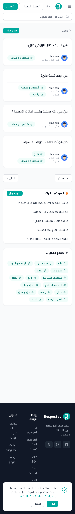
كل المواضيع (32, 430)
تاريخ (36, 154)
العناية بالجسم (55, 299)
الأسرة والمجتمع (53, 285)
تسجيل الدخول (31, 6)
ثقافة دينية (42, 263)
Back (65, 31)
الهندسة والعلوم (18, 263)
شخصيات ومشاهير (19, 57)
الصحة (35, 299)
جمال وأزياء (29, 285)
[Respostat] (58, 6)
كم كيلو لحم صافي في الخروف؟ (50, 211)
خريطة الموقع (13, 460)
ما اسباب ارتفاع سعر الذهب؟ (52, 229)
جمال (59, 292)
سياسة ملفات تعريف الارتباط (13, 431)
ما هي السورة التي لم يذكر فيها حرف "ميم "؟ (43, 202)
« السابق (63, 178)
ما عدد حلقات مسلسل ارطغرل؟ (50, 220)
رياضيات (36, 94)
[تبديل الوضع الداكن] (48, 6)
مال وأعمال (24, 292)
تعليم (39, 270)
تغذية (14, 277)
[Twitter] (49, 444)
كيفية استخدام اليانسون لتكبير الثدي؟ (47, 238)
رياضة (43, 292)
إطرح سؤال (11, 30)
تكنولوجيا (57, 270)
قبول (52, 503)
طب (60, 263)
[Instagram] (57, 444)
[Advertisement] (37, 348)
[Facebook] (66, 444)
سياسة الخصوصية (11, 448)
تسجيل (10, 6)
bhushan (54, 56)
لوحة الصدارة (33, 471)
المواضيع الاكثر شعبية (32, 444)
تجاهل (37, 503)
